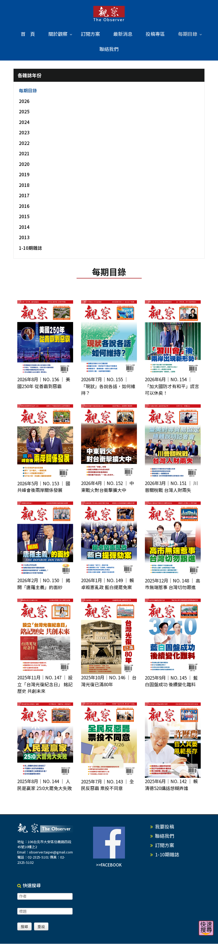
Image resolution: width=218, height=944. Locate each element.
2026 (24, 101)
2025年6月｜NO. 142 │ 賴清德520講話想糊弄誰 (171, 784)
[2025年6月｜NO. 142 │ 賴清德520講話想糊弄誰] (173, 740)
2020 (24, 164)
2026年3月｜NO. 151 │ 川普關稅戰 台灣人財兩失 (171, 486)
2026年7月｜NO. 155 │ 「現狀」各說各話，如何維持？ (108, 386)
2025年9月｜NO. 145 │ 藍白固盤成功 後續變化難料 (171, 681)
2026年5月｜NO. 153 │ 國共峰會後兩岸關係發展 (43, 487)
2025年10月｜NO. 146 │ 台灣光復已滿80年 (108, 681)
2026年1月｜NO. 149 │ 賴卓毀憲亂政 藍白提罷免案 (107, 583)
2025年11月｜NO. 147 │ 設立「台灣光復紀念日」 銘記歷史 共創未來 (45, 684)
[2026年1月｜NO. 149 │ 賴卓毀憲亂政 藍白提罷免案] (109, 539)
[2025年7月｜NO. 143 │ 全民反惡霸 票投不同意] (109, 740)
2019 (24, 174)
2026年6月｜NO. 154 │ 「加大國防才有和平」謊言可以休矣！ (172, 386)
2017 (24, 195)
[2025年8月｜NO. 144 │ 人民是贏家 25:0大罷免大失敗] (45, 740)
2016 (24, 206)
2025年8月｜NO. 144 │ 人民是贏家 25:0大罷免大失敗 (44, 784)
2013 (24, 237)
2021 (24, 153)
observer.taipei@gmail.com (51, 852)
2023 (24, 132)
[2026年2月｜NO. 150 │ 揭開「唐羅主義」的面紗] (45, 539)
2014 (24, 227)
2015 (24, 216)
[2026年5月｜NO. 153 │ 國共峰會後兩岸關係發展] (45, 442)
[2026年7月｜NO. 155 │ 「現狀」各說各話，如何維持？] (109, 338)
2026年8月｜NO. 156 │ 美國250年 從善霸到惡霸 (43, 382)
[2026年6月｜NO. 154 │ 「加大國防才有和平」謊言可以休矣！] (173, 338)
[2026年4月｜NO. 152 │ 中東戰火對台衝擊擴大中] (109, 442)
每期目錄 (28, 90)
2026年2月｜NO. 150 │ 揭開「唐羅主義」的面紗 (43, 583)
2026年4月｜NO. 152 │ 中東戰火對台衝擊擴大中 (107, 486)
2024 (24, 122)
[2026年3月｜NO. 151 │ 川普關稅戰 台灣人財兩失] (173, 442)
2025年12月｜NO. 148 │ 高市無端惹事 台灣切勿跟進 (172, 584)
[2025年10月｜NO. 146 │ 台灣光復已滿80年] (109, 636)
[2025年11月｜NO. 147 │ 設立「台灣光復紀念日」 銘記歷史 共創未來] (45, 636)
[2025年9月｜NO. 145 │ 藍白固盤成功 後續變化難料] (173, 636)
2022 (24, 143)
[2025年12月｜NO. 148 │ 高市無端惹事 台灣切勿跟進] (173, 539)
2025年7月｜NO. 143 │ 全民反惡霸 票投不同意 (107, 785)
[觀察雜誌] (109, 14)
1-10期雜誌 (30, 247)
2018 (24, 185)
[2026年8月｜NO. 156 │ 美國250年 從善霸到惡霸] (45, 338)
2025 (24, 111)
